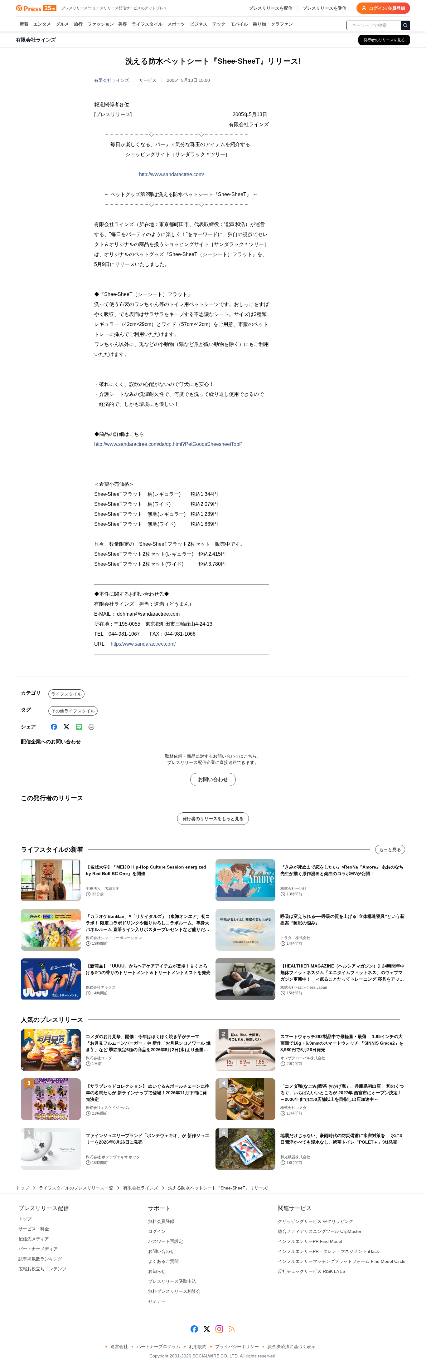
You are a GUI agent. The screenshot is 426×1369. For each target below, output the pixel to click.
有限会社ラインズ (111, 80)
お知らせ (157, 1271)
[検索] (405, 25)
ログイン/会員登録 (387, 8)
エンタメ (42, 24)
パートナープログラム (158, 1346)
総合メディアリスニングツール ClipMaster (319, 1231)
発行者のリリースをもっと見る (213, 818)
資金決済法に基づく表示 (292, 1346)
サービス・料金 (33, 1228)
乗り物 (259, 24)
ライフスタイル (147, 24)
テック (218, 24)
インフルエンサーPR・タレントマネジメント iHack (328, 1251)
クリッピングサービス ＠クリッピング (315, 1221)
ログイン (157, 1231)
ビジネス (198, 24)
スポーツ (176, 24)
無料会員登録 (161, 1221)
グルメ (62, 24)
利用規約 (197, 1346)
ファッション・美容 (107, 24)
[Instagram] (219, 1329)
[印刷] (91, 727)
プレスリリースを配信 (271, 8)
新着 (24, 24)
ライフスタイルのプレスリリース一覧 (76, 1187)
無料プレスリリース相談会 (174, 1291)
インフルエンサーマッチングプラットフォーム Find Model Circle (341, 1261)
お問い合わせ (213, 779)
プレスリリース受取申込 (172, 1281)
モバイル (239, 24)
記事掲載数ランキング (40, 1258)
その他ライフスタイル (73, 710)
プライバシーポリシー (237, 1346)
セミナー (157, 1301)
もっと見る (390, 849)
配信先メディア (33, 1238)
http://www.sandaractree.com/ (171, 174)
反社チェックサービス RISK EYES (311, 1271)
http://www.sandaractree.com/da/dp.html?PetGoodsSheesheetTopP (168, 444)
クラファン (282, 24)
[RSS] (231, 1329)
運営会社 (119, 1346)
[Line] (79, 727)
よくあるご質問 (163, 1261)
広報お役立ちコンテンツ (42, 1268)
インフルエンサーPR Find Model (310, 1241)
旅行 (78, 24)
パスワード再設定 (165, 1241)
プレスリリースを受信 (324, 8)
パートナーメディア (38, 1248)
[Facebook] (54, 727)
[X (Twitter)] (66, 727)
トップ (22, 1187)
